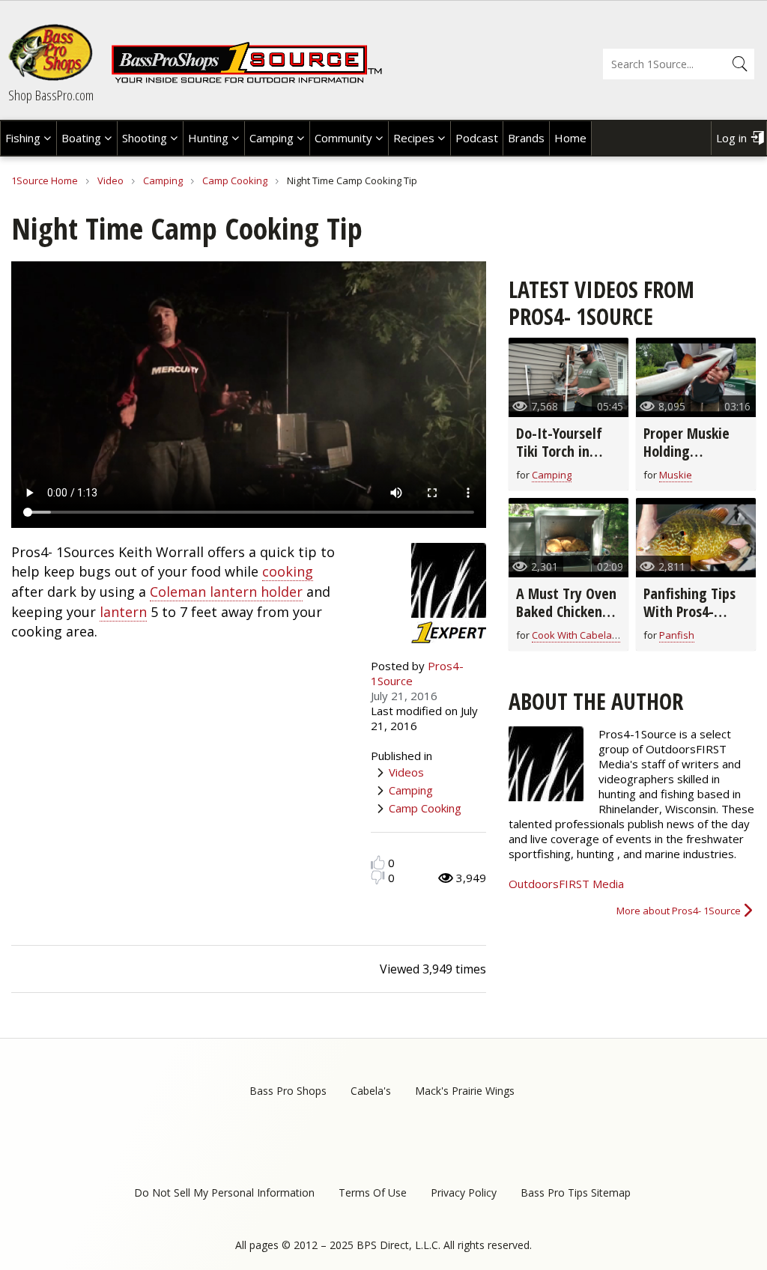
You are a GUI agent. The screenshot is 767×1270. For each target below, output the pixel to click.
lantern (123, 612)
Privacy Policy (464, 1192)
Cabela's (371, 1091)
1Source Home (44, 180)
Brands (526, 137)
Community (343, 137)
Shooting (144, 137)
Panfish (676, 635)
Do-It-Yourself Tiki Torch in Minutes (559, 451)
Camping (271, 137)
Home (570, 137)
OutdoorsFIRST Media (566, 883)
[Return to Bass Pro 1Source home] (246, 80)
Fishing (22, 137)
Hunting (208, 137)
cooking (287, 571)
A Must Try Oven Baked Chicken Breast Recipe (566, 611)
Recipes (413, 137)
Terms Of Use (373, 1192)
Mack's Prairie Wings (465, 1091)
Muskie (675, 474)
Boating (81, 137)
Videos (406, 772)
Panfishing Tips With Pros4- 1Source (689, 611)
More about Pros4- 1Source (678, 910)
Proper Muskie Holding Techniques (686, 451)
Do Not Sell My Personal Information (224, 1192)
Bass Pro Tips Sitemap (576, 1192)
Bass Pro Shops (288, 1091)
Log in (731, 137)
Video (110, 180)
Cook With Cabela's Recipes (595, 635)
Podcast (476, 137)
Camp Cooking (234, 180)
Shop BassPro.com (51, 95)
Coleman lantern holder (226, 592)
